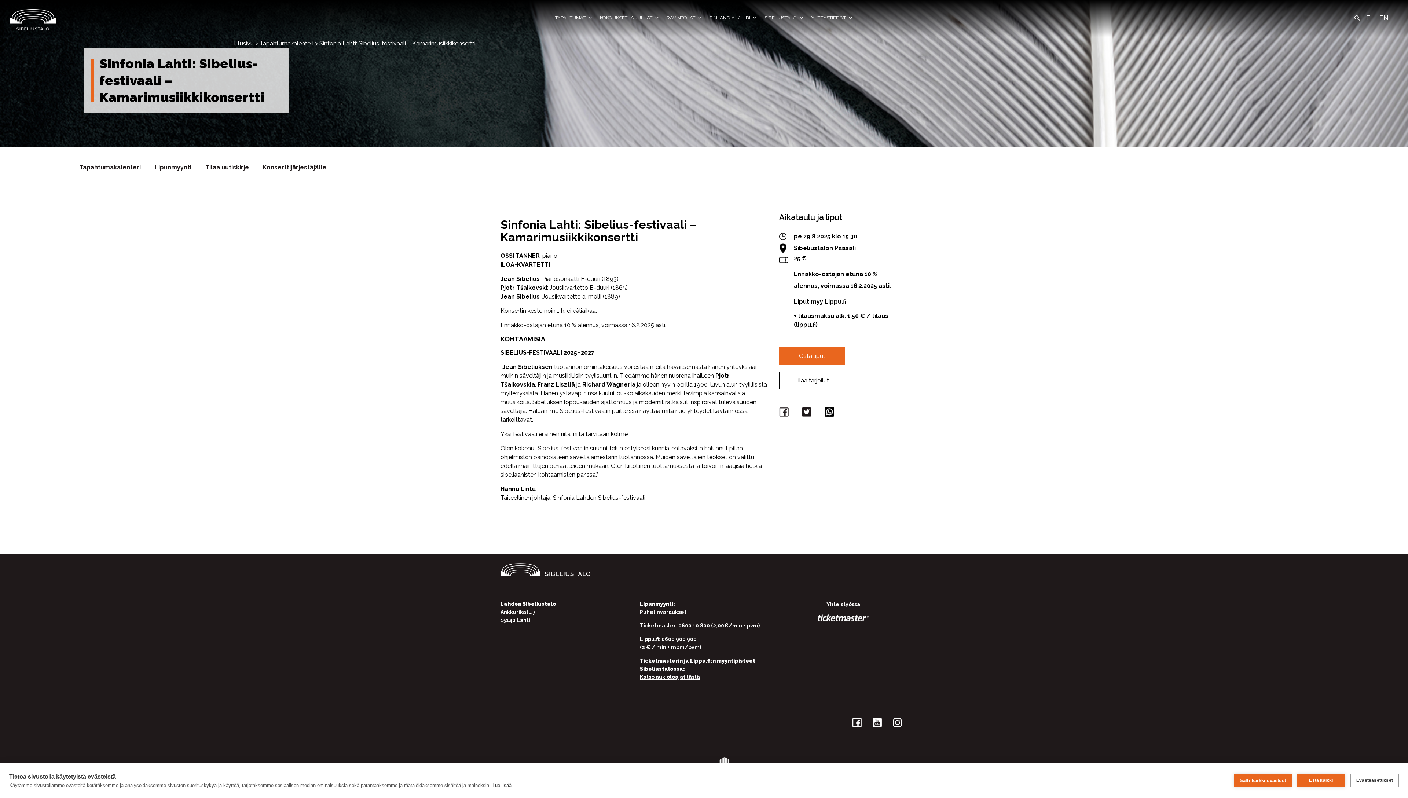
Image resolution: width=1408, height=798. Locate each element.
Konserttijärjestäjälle (294, 167)
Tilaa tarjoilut (811, 380)
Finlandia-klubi (730, 18)
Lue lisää (501, 785)
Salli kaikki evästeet (1263, 780)
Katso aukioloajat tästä (670, 677)
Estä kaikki (1321, 780)
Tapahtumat (570, 18)
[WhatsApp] (830, 413)
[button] (1357, 17)
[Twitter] (808, 413)
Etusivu (244, 43)
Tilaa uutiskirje (227, 167)
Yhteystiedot (828, 18)
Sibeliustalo (780, 18)
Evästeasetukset (1374, 780)
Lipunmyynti (173, 167)
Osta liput (812, 355)
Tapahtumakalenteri (287, 43)
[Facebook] (785, 413)
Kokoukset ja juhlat (626, 18)
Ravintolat (681, 18)
